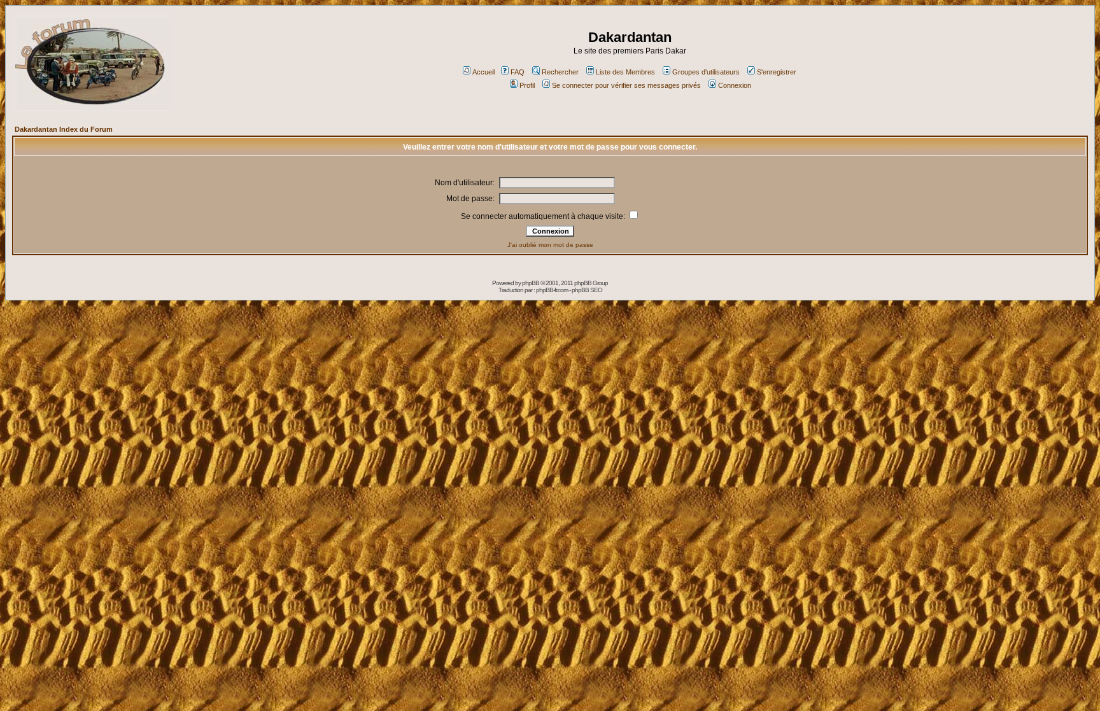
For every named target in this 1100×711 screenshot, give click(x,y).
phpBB (530, 282)
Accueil (483, 72)
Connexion (734, 85)
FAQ (518, 72)
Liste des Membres (625, 72)
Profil (527, 85)
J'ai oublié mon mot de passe (550, 244)
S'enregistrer (776, 72)
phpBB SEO (587, 289)
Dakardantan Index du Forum (64, 129)
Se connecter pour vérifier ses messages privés (626, 85)
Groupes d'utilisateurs (706, 72)
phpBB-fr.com (552, 289)
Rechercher (560, 72)
